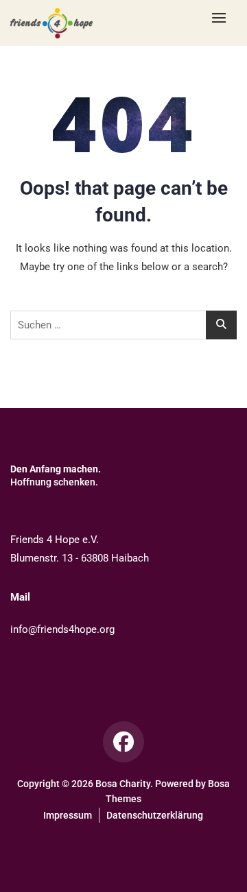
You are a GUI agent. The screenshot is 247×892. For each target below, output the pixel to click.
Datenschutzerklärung (154, 815)
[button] (222, 17)
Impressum (67, 815)
